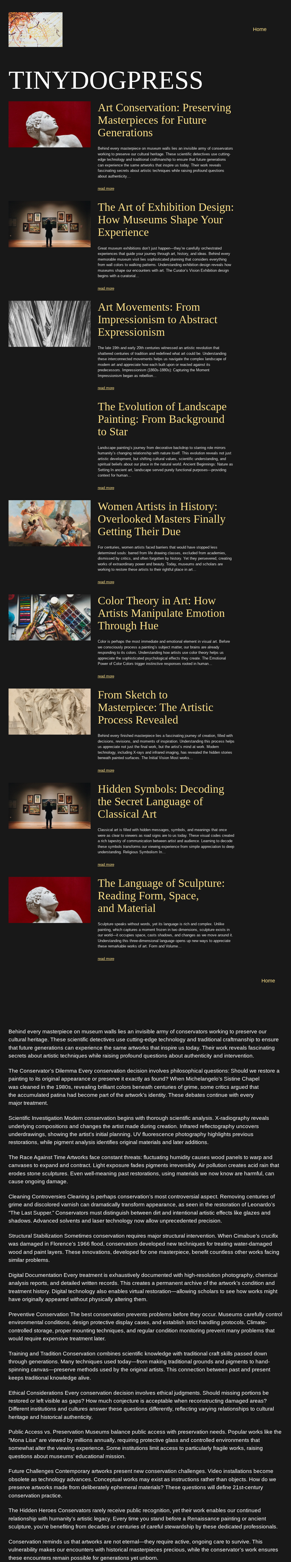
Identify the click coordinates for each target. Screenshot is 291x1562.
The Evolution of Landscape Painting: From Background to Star (162, 419)
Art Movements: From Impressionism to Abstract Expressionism (157, 319)
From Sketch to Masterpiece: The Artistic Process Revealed (155, 707)
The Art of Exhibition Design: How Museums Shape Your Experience (166, 219)
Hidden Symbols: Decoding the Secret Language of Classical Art (161, 801)
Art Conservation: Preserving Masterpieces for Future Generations (164, 120)
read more (106, 188)
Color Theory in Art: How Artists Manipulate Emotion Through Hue (161, 613)
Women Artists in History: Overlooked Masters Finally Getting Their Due (162, 519)
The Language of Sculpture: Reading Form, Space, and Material (161, 895)
